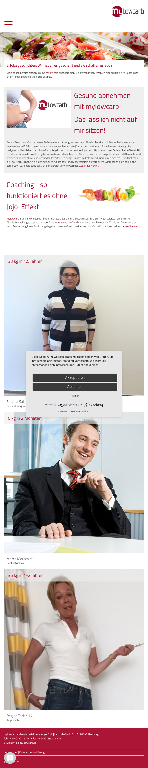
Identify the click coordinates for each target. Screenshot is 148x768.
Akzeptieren (75, 378)
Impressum (63, 411)
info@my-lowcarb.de (24, 743)
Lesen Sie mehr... (131, 226)
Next (143, 48)
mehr (75, 396)
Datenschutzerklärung (32, 752)
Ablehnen (75, 387)
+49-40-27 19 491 (19, 738)
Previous (5, 48)
